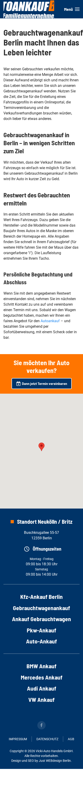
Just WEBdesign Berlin (55, 760)
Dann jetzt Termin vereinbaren (44, 383)
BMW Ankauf (41, 665)
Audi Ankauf (41, 688)
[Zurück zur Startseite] (28, 9)
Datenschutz (47, 739)
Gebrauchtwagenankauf (41, 607)
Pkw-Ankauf (41, 630)
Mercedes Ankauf (41, 677)
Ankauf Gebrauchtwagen (41, 618)
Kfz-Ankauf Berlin (41, 596)
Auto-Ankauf (41, 641)
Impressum (18, 739)
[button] (72, 9)
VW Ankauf (41, 699)
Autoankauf (50, 321)
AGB (71, 739)
